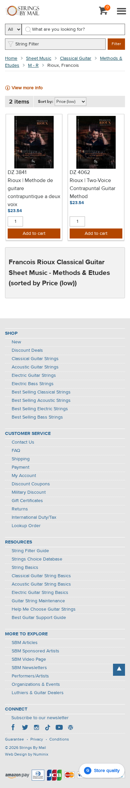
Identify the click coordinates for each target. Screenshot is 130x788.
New (16, 342)
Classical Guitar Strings (35, 358)
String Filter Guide (30, 550)
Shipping (21, 459)
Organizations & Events (36, 684)
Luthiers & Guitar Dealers (38, 692)
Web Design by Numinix (26, 755)
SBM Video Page (29, 659)
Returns (20, 509)
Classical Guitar (75, 58)
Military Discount (29, 492)
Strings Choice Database (37, 559)
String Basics (25, 567)
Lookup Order (26, 525)
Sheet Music (38, 58)
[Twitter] (25, 728)
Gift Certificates (27, 500)
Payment (20, 467)
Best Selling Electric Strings (40, 409)
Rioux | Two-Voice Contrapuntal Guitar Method (92, 188)
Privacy (36, 740)
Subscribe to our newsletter (40, 718)
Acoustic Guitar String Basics (41, 584)
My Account (24, 475)
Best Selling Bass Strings (37, 417)
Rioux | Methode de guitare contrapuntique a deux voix (34, 192)
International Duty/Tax (34, 517)
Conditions (59, 740)
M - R (33, 65)
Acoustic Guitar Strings (35, 367)
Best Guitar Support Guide (39, 617)
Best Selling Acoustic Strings (41, 400)
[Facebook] (14, 728)
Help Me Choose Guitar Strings (44, 609)
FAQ (16, 450)
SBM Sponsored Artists (35, 651)
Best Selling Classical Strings (41, 392)
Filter (116, 44)
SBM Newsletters (29, 667)
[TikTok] (48, 728)
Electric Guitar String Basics (40, 592)
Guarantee (14, 740)
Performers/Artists (30, 676)
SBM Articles (25, 642)
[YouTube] (59, 728)
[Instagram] (36, 728)
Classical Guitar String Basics (41, 576)
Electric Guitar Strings (34, 375)
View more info (27, 88)
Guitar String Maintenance (38, 601)
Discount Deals (27, 350)
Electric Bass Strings (33, 383)
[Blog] (70, 728)
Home (11, 58)
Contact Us (23, 442)
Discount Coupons (31, 484)
